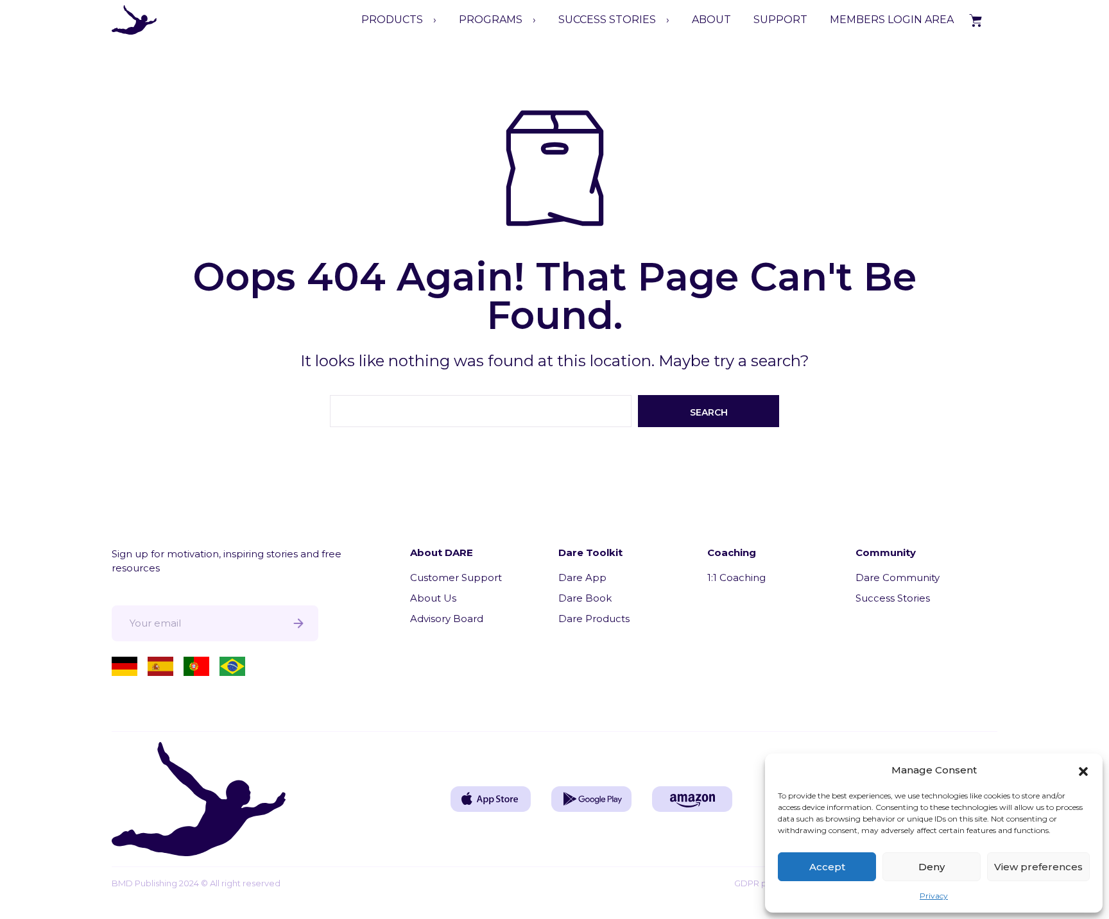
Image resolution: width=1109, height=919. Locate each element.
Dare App (582, 577)
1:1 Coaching (736, 577)
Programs (490, 19)
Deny (931, 867)
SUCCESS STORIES (607, 19)
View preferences (1038, 867)
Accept (827, 867)
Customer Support (456, 577)
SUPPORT (780, 19)
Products (392, 19)
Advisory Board (446, 618)
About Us (433, 598)
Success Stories (892, 598)
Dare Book (585, 598)
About (711, 19)
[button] (1083, 770)
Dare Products (594, 618)
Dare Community (897, 577)
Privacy (934, 895)
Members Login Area (892, 19)
